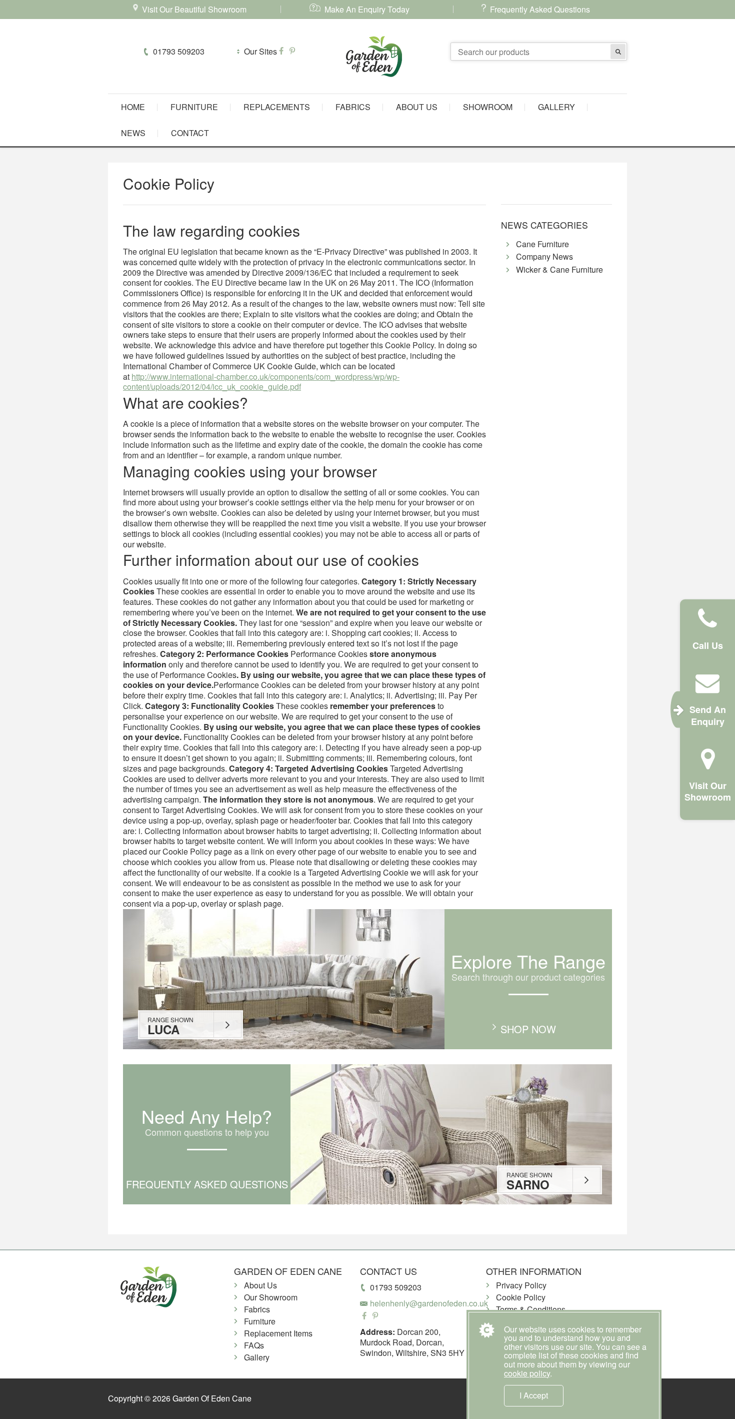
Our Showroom (271, 1297)
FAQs (254, 1345)
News (133, 133)
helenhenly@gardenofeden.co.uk (429, 1303)
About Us (417, 107)
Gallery (556, 107)
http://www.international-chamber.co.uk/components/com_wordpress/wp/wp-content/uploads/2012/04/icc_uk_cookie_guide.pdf (261, 382)
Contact (190, 133)
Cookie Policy (521, 1297)
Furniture (194, 107)
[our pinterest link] (292, 51)
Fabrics (353, 107)
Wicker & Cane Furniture (559, 270)
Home (133, 107)
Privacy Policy (521, 1285)
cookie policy (527, 1373)
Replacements (277, 107)
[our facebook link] (282, 51)
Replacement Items (278, 1333)
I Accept (534, 1395)
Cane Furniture (542, 244)
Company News (544, 257)
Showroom (487, 107)
